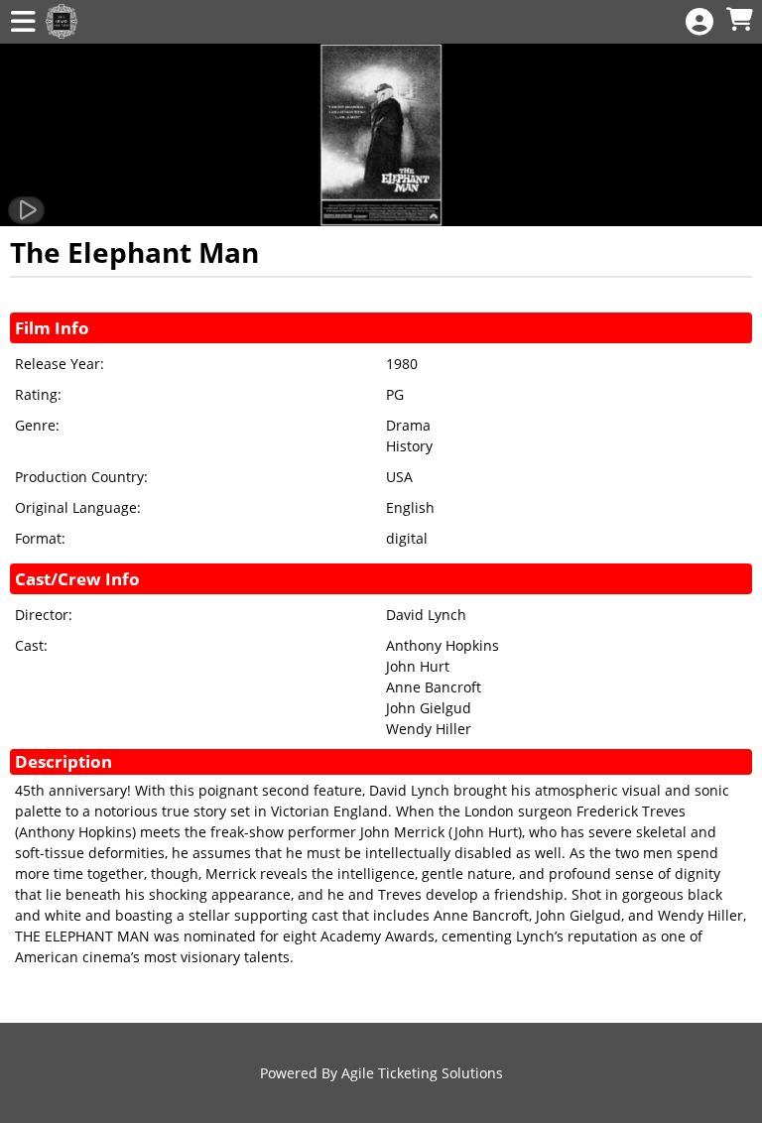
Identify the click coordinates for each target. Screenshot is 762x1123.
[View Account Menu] (699, 22)
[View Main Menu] (23, 22)
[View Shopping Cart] (739, 20)
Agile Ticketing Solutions (422, 1072)
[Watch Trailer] (26, 210)
